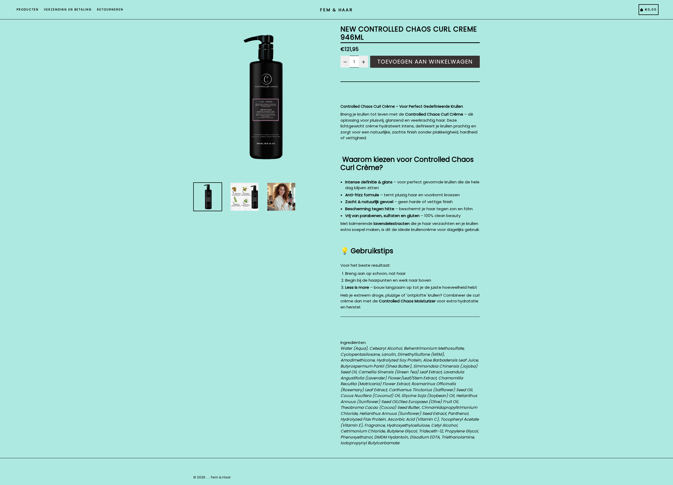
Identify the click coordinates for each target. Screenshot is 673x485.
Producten (28, 9)
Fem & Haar (221, 477)
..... (208, 477)
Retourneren (110, 9)
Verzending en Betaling (68, 9)
